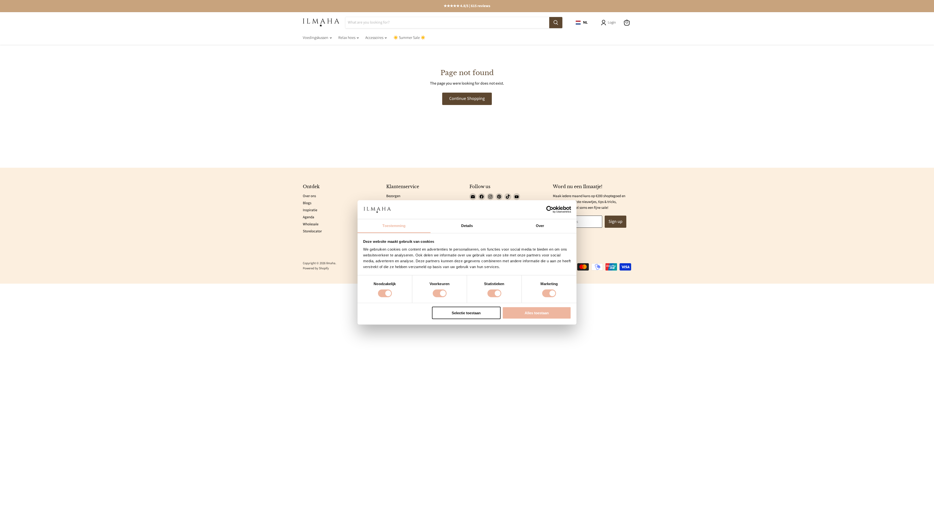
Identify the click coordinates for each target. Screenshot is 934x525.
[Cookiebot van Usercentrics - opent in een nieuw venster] (550, 209)
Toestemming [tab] (393, 226)
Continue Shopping (467, 99)
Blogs (307, 203)
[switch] (440, 293)
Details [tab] (467, 226)
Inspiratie (310, 210)
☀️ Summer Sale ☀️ (409, 37)
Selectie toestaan (466, 313)
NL (585, 22)
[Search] (555, 22)
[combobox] (581, 22)
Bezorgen (393, 196)
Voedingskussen (316, 37)
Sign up (615, 222)
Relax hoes (347, 37)
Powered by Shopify (316, 268)
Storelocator (312, 231)
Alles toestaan (537, 313)
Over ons (309, 196)
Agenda (308, 217)
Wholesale (310, 224)
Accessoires (374, 37)
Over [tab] (540, 226)
